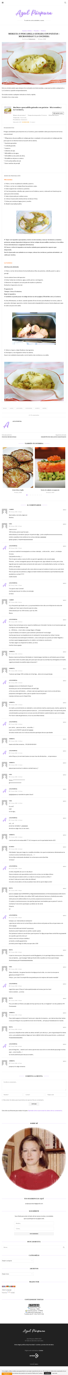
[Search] (65, 2)
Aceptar (47, 1373)
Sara (10, 524)
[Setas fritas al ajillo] (18, 467)
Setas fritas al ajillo (18, 490)
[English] (3, 1286)
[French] (5, 1286)
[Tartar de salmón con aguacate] (50, 467)
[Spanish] (14, 1286)
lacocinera (19, 408)
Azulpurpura (32, 39)
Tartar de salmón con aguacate (50, 490)
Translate (13, 1292)
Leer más (54, 1373)
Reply (64, 509)
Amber (41, 1350)
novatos (37, 408)
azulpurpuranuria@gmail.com (34, 1203)
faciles (5, 408)
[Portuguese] (12, 1286)
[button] (5, 472)
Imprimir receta (59, 113)
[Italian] (10, 1286)
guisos (11, 408)
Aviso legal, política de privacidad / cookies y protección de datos (34, 1344)
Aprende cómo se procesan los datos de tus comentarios (45, 1110)
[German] (7, 1286)
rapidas (44, 408)
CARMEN (11, 509)
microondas (28, 408)
